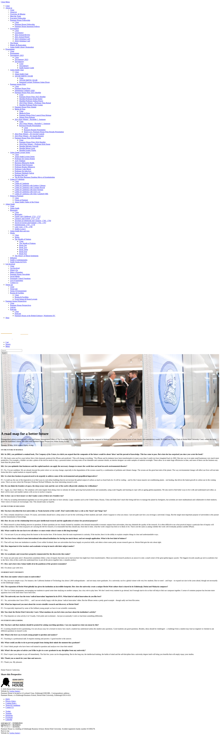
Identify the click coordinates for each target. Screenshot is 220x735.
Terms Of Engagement (18, 291)
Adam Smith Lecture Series (20, 152)
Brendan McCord (21, 175)
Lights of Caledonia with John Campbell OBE (31, 194)
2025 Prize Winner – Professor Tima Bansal (35, 103)
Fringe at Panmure (16, 196)
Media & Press (20, 109)
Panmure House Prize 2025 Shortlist (28, 93)
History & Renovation (18, 45)
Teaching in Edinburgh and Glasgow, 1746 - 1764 (33, 221)
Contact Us (14, 283)
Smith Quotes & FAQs (18, 262)
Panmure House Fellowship (20, 20)
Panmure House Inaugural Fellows (27, 26)
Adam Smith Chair (17, 70)
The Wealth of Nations (23, 239)
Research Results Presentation (30, 126)
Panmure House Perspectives (16, 301)
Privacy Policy (11, 701)
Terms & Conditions (13, 705)
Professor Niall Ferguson (24, 165)
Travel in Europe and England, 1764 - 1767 (30, 223)
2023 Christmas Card (22, 39)
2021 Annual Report (22, 37)
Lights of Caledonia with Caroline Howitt (30, 188)
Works (12, 233)
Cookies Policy (11, 703)
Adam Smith (10, 204)
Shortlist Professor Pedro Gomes (31, 105)
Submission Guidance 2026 (25, 90)
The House (14, 43)
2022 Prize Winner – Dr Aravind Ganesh (29, 134)
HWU (8, 699)
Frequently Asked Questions (20, 278)
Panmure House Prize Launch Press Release (35, 115)
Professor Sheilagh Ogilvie (24, 173)
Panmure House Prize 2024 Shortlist (28, 138)
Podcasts (13, 309)
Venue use (9, 285)
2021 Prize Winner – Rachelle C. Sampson (30, 119)
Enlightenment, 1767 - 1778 (25, 225)
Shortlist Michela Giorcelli (28, 146)
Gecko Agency (14, 691)
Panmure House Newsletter (20, 274)
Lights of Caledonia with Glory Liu (27, 192)
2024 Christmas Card (22, 41)
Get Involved (10, 264)
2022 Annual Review (22, 35)
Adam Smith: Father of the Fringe (27, 202)
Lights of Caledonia (17, 179)
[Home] (14, 338)
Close (8, 6)
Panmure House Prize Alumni (25, 107)
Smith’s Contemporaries (18, 260)
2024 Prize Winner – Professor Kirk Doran (34, 144)
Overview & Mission (17, 14)
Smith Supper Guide (26, 68)
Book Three (23, 250)
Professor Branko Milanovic (25, 167)
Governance (14, 28)
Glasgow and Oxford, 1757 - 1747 (27, 219)
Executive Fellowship (18, 18)
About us (9, 8)
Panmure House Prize (18, 84)
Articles (13, 307)
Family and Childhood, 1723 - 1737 (28, 216)
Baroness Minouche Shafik (24, 163)
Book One (23, 245)
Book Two (23, 247)
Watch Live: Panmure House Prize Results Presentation (44, 132)
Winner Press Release (27, 117)
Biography (14, 210)
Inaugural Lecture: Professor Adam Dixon (34, 82)
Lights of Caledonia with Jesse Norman (29, 190)
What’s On (14, 270)
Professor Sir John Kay (23, 171)
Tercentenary (19, 62)
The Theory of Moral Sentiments (26, 256)
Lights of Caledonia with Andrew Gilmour (30, 185)
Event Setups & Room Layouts (26, 299)
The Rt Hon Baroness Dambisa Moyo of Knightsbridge (35, 177)
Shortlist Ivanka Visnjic (27, 150)
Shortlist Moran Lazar (27, 148)
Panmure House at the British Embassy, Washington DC (35, 316)
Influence (13, 258)
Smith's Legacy (20, 229)
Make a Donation (16, 272)
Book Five (23, 254)
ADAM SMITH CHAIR (24, 76)
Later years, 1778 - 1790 (23, 227)
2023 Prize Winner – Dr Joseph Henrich (29, 136)
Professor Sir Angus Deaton (25, 159)
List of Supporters (16, 280)
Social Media (15, 276)
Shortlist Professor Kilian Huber (30, 99)
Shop (7, 318)
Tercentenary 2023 (17, 55)
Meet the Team (15, 16)
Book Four (23, 252)
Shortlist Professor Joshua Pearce (31, 101)
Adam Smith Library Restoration (22, 47)
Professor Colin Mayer (23, 169)
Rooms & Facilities (17, 293)
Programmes (10, 49)
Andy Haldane (20, 161)
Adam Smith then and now (20, 231)
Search (4, 353)
